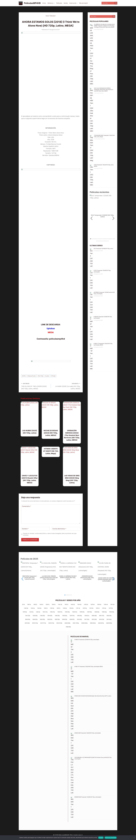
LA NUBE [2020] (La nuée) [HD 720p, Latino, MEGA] (67, 386)
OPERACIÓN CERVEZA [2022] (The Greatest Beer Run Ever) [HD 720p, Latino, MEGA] (72, 435)
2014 (108, 619)
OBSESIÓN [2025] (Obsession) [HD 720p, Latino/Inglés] (87, 577)
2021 (76, 623)
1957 (92, 604)
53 (23, 604)
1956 (86, 604)
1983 (59, 611)
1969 (71, 608)
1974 (91, 608)
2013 (101, 619)
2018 (23, 376)
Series (66, 3)
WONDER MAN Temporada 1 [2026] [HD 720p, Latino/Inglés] (87, 797)
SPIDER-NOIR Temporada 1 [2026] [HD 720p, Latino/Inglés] (87, 733)
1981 (44, 611)
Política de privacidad (110, 837)
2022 (84, 623)
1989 (104, 611)
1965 (45, 608)
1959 (99, 604)
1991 (27, 615)
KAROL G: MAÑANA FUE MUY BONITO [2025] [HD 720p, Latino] (68, 577)
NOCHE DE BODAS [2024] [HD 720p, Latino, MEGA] (51, 433)
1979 (31, 611)
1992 (35, 615)
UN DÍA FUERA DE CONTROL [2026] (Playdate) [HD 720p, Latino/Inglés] (106, 579)
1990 (111, 611)
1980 (38, 611)
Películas (59, 3)
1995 (57, 615)
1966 (52, 608)
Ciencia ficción (31, 376)
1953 (73, 604)
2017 (43, 623)
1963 (33, 608)
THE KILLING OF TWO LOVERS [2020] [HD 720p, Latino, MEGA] (34, 386)
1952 (66, 604)
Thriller (53, 376)
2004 (35, 619)
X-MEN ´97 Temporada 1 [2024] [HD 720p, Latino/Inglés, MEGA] (88, 666)
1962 (26, 608)
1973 (84, 608)
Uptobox (51, 328)
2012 (94, 619)
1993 (42, 615)
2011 (86, 619)
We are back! (83, 3)
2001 (101, 615)
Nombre (25, 529)
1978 (25, 611)
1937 (29, 604)
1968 (65, 608)
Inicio (44, 3)
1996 (64, 615)
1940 (41, 604)
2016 (35, 623)
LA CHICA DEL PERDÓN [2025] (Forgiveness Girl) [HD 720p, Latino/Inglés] (49, 577)
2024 (101, 623)
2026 (68, 626)
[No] (134, 837)
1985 (74, 611)
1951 (60, 604)
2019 (59, 623)
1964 (39, 608)
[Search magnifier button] (116, 3)
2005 (42, 619)
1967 (58, 608)
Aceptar (101, 837)
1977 (111, 608)
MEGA (51, 332)
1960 (106, 604)
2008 (64, 619)
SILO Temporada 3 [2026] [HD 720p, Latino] (102, 215)
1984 (67, 611)
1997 (71, 615)
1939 (35, 604)
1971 (78, 608)
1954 (79, 604)
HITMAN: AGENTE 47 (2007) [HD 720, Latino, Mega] (50, 451)
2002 (108, 615)
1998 (79, 615)
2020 (67, 623)
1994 (49, 615)
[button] (113, 218)
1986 (81, 611)
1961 (112, 604)
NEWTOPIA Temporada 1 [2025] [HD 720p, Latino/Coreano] (29, 577)
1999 (86, 615)
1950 (53, 604)
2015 (27, 623)
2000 (94, 615)
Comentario (26, 506)
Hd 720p (40, 376)
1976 (104, 608)
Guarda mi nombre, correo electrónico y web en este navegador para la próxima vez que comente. (49, 534)
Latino (47, 376)
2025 (109, 623)
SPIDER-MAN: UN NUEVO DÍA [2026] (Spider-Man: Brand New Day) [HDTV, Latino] (92, 695)
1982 (52, 611)
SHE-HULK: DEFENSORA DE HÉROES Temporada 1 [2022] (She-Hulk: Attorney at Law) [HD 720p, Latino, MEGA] (103, 90)
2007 (57, 619)
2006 (49, 619)
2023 (92, 623)
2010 (79, 619)
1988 (96, 611)
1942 (47, 604)
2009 (71, 619)
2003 (27, 619)
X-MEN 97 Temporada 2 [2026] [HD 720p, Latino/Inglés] (86, 639)
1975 (97, 608)
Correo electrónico (59, 529)
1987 (89, 611)
